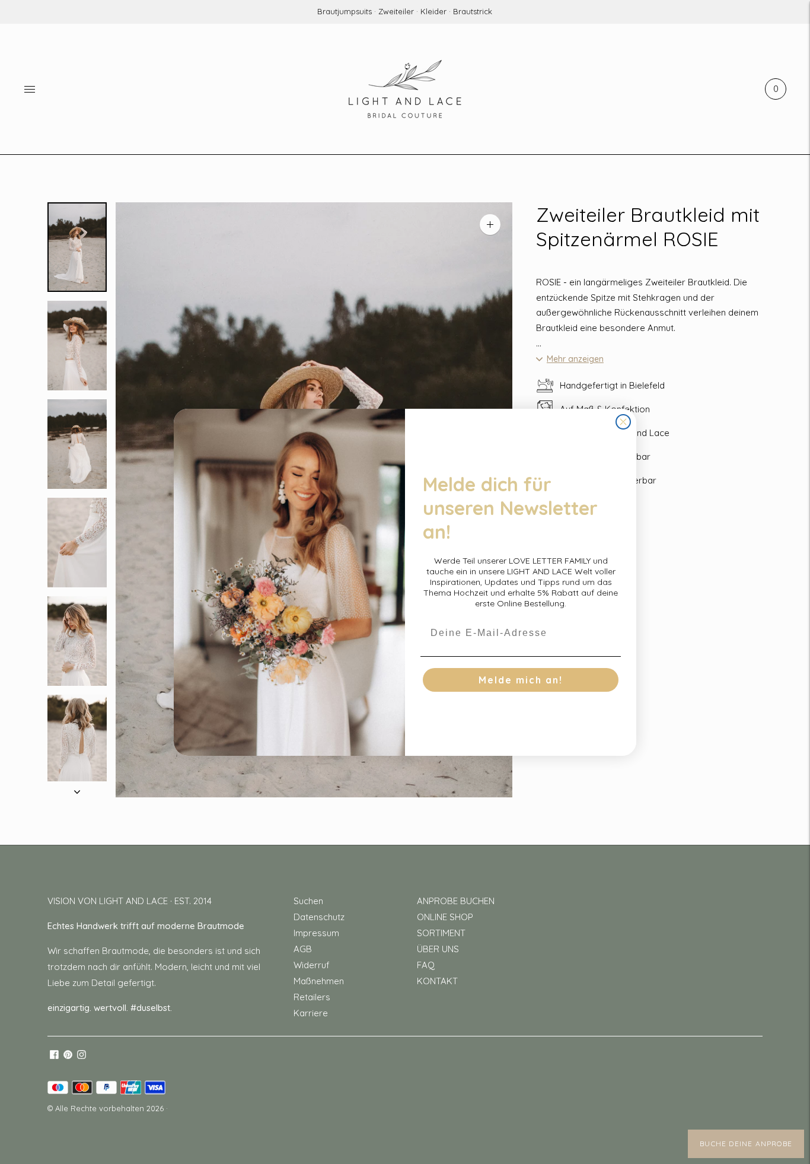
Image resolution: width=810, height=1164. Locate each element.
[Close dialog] (623, 422)
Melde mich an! (521, 680)
